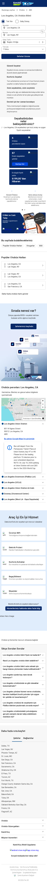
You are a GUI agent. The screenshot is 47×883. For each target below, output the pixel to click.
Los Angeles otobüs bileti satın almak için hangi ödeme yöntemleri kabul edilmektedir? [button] (22, 667)
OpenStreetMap (36, 418)
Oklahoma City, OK (8, 770)
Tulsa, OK (5, 798)
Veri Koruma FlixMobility (28, 867)
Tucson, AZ (5, 777)
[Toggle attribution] (43, 418)
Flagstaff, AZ (6, 812)
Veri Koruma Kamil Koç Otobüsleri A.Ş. (24, 870)
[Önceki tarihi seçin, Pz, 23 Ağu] (39, 42)
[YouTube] (24, 861)
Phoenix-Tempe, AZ (9, 753)
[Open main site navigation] (3, 3)
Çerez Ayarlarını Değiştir (26, 875)
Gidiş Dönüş (24, 21)
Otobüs (22, 10)
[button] (23, 27)
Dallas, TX (5, 746)
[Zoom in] (42, 400)
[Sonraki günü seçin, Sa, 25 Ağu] (42, 42)
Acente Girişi (14, 867)
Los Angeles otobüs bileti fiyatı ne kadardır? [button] (22, 655)
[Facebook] (22, 861)
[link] (23, 341)
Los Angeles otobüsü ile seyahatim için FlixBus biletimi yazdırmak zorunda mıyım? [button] (21, 704)
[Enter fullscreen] (42, 412)
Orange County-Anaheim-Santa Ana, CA (17, 784)
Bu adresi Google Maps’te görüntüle (19, 439)
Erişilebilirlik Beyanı (29, 873)
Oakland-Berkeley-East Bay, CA (13, 805)
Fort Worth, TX (7, 780)
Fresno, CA (5, 808)
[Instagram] (23, 861)
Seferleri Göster (23, 56)
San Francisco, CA (8, 763)
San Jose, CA (6, 791)
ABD (30, 10)
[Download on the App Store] (32, 850)
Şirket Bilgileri (17, 873)
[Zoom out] (42, 404)
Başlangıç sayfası (8, 10)
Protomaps (26, 418)
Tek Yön (9, 21)
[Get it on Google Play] (18, 850)
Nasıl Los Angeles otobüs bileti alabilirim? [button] (21, 661)
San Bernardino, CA (8, 787)
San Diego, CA (7, 760)
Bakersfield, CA (7, 794)
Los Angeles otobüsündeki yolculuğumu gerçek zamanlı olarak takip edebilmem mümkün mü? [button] (20, 714)
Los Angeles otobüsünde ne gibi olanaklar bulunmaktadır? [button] (21, 684)
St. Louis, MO (6, 756)
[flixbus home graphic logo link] (23, 3)
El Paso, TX (6, 773)
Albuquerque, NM (8, 801)
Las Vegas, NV (7, 749)
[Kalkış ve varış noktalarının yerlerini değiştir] (42, 31)
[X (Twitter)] (25, 861)
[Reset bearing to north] (42, 407)
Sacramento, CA (7, 767)
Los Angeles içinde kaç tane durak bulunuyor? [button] (17, 676)
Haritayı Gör (20, 164)
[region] (23, 409)
